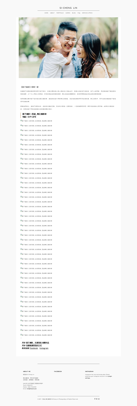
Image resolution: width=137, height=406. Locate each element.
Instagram (44, 348)
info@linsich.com (32, 388)
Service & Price (87, 13)
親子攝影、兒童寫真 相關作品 (37, 343)
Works (68, 13)
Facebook (34, 348)
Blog (74, 13)
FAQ (79, 13)
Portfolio (60, 13)
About (52, 13)
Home (46, 13)
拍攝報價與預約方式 (34, 345)
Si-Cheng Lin (68, 7)
